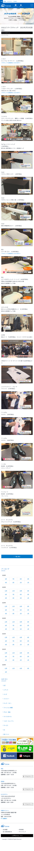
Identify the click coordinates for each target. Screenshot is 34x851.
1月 (28, 582)
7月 (13, 579)
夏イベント (6, 734)
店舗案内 (5, 818)
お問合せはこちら (17, 835)
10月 (21, 591)
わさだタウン (9, 1)
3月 (13, 582)
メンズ (5, 694)
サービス (6, 725)
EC (4, 730)
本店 (1, 1)
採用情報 (21, 829)
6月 (21, 579)
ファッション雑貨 (8, 707)
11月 (13, 591)
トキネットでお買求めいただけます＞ (11, 63)
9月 (28, 591)
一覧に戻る (17, 556)
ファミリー (6, 699)
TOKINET (15, 1)
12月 (6, 591)
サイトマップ (22, 832)
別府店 (4, 1)
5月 (28, 579)
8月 (6, 579)
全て (5, 685)
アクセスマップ (29, 776)
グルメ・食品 (7, 712)
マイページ (21, 5)
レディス (6, 690)
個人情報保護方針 (7, 832)
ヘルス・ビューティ (9, 721)
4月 (6, 582)
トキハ (6, 6)
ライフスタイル (8, 716)
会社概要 (5, 829)
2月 (21, 582)
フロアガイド (16, 5)
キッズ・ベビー (8, 703)
